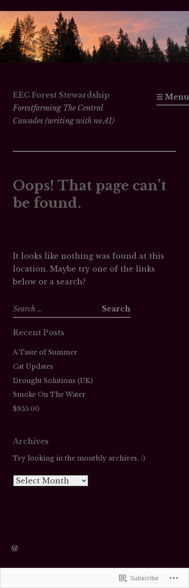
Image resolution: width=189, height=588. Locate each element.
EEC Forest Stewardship (61, 95)
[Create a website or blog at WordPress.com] (14, 548)
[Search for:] (57, 308)
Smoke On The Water (49, 394)
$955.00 (26, 409)
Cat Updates (33, 366)
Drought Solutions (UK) (53, 381)
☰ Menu (172, 96)
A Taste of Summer (45, 352)
